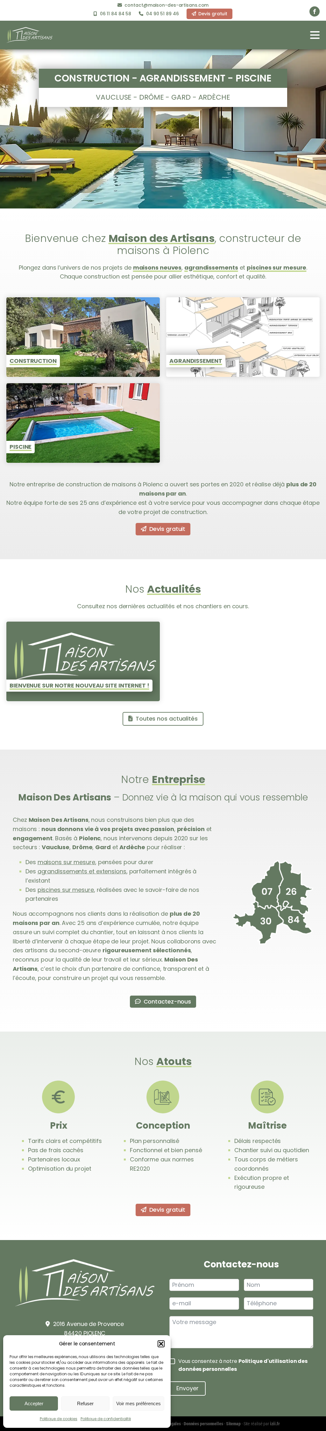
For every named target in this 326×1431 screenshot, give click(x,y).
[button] (161, 1344)
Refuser (85, 1403)
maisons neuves (157, 267)
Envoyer (187, 1388)
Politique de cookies (58, 1418)
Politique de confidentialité (106, 1418)
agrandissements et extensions (82, 871)
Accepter (34, 1403)
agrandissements (211, 267)
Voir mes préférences (138, 1403)
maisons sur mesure (66, 862)
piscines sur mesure (276, 267)
